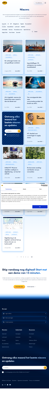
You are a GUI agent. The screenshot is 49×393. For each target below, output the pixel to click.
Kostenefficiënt (10, 26)
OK (40, 206)
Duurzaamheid (28, 24)
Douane (3, 340)
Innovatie (4, 26)
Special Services (27, 29)
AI (8, 24)
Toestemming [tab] (8, 189)
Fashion (17, 340)
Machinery (18, 343)
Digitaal (22, 24)
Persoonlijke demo (39, 2)
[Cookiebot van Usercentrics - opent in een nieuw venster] (42, 185)
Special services (5, 347)
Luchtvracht (17, 26)
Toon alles (4, 24)
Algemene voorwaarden (22, 380)
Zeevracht (18, 32)
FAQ (30, 337)
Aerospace (18, 334)
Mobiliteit (23, 26)
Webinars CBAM (33, 340)
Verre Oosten (12, 32)
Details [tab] (24, 189)
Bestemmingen (32, 343)
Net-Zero (11, 29)
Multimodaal (4, 29)
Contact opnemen (30, 286)
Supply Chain (5, 32)
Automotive (18, 337)
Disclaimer (14, 380)
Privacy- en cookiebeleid (34, 380)
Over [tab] (40, 189)
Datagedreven (16, 24)
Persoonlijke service (18, 29)
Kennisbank (31, 334)
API (11, 24)
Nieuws (30, 347)
